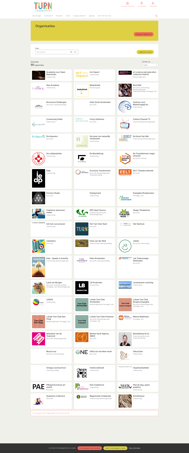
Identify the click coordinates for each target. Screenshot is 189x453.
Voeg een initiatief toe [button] (143, 34)
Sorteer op (146, 62)
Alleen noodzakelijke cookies (115, 448)
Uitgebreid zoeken (145, 52)
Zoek (37, 48)
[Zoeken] (156, 16)
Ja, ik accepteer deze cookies (89, 448)
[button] (36, 16)
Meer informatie (134, 448)
